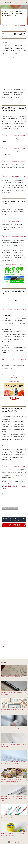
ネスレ (3, 646)
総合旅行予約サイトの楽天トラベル (15, 264)
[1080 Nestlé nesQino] (14, 25)
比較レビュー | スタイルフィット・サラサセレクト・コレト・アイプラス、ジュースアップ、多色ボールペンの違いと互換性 (14, 798)
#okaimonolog (7, 2)
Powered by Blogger (15, 842)
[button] (2, 19)
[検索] (26, 2)
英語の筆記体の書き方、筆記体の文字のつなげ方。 (12, 676)
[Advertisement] (14, 73)
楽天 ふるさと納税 (15, 381)
